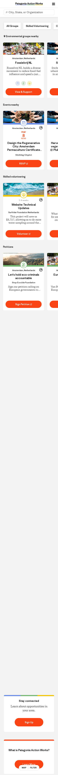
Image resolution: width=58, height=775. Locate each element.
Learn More (29, 764)
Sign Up (29, 722)
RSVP (22, 163)
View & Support (23, 91)
